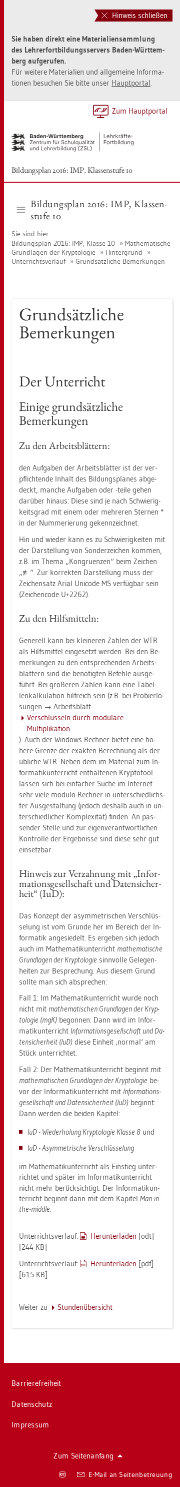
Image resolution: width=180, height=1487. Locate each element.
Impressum (31, 1424)
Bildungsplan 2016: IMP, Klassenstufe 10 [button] (99, 209)
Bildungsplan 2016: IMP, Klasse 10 (64, 243)
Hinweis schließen (139, 15)
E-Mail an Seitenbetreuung (130, 1474)
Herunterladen (113, 1236)
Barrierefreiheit (37, 1383)
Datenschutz (32, 1404)
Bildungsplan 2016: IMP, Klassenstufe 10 (72, 170)
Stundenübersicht (85, 1307)
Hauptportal (131, 83)
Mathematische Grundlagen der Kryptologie (91, 248)
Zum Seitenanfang (84, 1455)
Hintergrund (124, 252)
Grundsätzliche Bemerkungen (120, 261)
